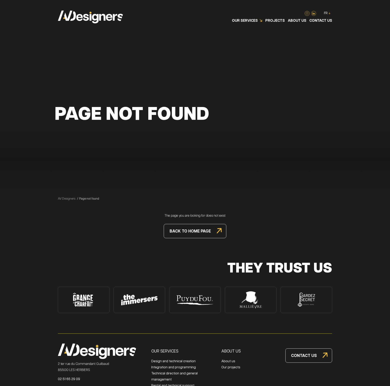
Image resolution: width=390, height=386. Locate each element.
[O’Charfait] (83, 300)
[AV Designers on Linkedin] (313, 13)
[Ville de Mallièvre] (250, 300)
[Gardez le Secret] (306, 300)
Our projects (230, 367)
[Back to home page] (90, 17)
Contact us (304, 356)
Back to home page (190, 231)
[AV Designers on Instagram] (307, 13)
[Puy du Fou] (195, 300)
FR (326, 13)
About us (228, 361)
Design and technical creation (173, 361)
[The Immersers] (139, 300)
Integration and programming (173, 367)
